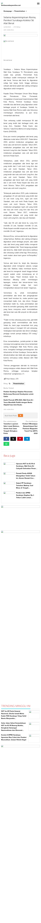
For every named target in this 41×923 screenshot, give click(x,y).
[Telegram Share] (27, 439)
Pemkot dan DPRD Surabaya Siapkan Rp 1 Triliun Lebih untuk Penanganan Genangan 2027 (25, 497)
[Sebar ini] (6, 439)
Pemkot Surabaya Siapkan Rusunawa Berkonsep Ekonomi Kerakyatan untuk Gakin (18, 394)
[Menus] (38, 3)
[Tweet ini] (13, 439)
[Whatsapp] (6, 444)
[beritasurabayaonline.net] (11, 4)
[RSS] (20, 415)
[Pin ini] (20, 439)
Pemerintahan (18, 383)
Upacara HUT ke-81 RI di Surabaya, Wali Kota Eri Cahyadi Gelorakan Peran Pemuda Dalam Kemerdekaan (26, 468)
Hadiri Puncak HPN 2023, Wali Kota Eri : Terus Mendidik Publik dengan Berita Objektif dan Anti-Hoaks (19, 402)
